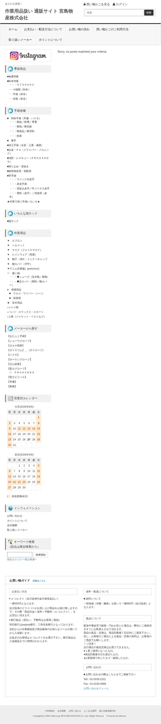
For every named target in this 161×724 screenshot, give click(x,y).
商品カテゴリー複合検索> (21, 559)
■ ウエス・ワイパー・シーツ (26, 293)
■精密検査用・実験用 (19, 171)
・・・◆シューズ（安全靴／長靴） (29, 276)
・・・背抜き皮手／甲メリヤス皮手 (29, 188)
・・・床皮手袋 (18, 183)
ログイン (121, 4)
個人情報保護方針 (107, 711)
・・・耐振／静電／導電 (23, 121)
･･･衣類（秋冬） (18, 98)
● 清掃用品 (14, 289)
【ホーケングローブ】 (19, 359)
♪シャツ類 (12, 307)
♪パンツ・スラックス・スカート (25, 311)
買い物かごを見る (98, 4)
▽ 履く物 (13, 273)
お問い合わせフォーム (96, 688)
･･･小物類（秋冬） (20, 89)
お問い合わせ (14, 515)
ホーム (13, 29)
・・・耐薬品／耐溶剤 (21, 131)
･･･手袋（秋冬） (18, 94)
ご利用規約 (49, 711)
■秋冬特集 (13, 81)
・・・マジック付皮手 (21, 179)
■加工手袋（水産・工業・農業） (25, 145)
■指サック (13, 221)
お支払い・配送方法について (43, 29)
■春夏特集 (13, 76)
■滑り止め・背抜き (18, 166)
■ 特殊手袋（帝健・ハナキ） (24, 118)
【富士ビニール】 (17, 377)
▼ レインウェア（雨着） (22, 254)
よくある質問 (90, 711)
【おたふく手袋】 (17, 336)
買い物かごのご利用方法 (112, 29)
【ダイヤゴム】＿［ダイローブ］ (26, 350)
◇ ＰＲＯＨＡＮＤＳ (21, 372)
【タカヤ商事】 (16, 345)
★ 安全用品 (14, 302)
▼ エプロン (14, 240)
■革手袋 (11, 175)
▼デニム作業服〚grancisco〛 (24, 268)
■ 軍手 (11, 140)
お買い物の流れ (79, 29)
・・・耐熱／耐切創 (20, 126)
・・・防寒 (15, 136)
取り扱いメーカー (20, 39)
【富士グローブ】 (17, 368)
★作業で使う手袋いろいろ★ (23, 201)
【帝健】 (12, 381)
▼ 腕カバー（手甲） (19, 264)
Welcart (122, 716)
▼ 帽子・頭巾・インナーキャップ (27, 259)
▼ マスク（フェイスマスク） (24, 249)
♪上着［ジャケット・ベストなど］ (26, 316)
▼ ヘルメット (16, 245)
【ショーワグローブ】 (19, 341)
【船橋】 (12, 386)
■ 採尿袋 (15, 298)
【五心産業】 (14, 364)
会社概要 (12, 525)
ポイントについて (50, 39)
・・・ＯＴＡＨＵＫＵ (21, 84)
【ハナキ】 (13, 354)
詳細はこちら (39, 581)
